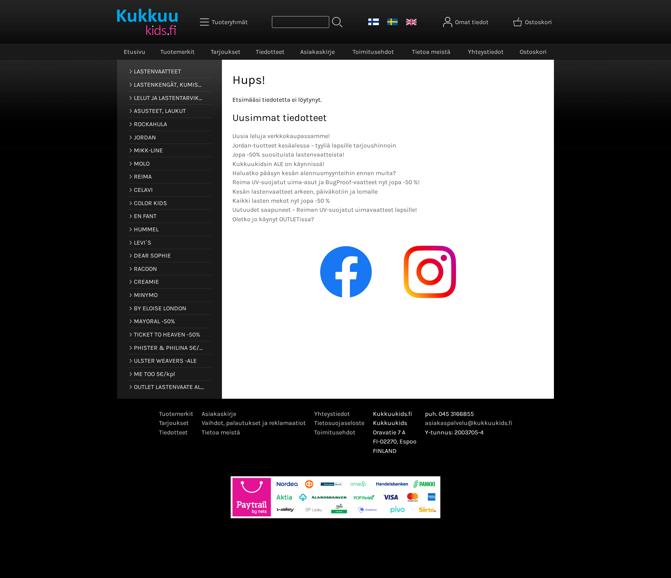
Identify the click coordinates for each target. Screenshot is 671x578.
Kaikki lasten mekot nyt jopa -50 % (281, 200)
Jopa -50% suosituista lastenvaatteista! (288, 154)
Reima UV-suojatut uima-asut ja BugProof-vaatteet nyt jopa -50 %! (326, 182)
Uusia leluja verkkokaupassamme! (281, 135)
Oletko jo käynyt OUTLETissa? (273, 219)
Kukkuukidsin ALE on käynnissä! (278, 163)
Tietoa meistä (431, 51)
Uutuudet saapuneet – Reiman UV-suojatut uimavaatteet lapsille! (324, 209)
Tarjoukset (225, 51)
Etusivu (134, 51)
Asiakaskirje (317, 51)
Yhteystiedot (486, 51)
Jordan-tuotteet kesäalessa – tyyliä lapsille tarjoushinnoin (314, 145)
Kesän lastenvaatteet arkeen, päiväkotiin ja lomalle (305, 191)
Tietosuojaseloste (339, 422)
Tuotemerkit (177, 51)
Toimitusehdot (373, 51)
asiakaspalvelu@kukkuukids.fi (468, 422)
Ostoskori (533, 51)
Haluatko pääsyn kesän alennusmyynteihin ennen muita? (314, 172)
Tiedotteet (270, 51)
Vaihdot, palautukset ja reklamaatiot (254, 422)
